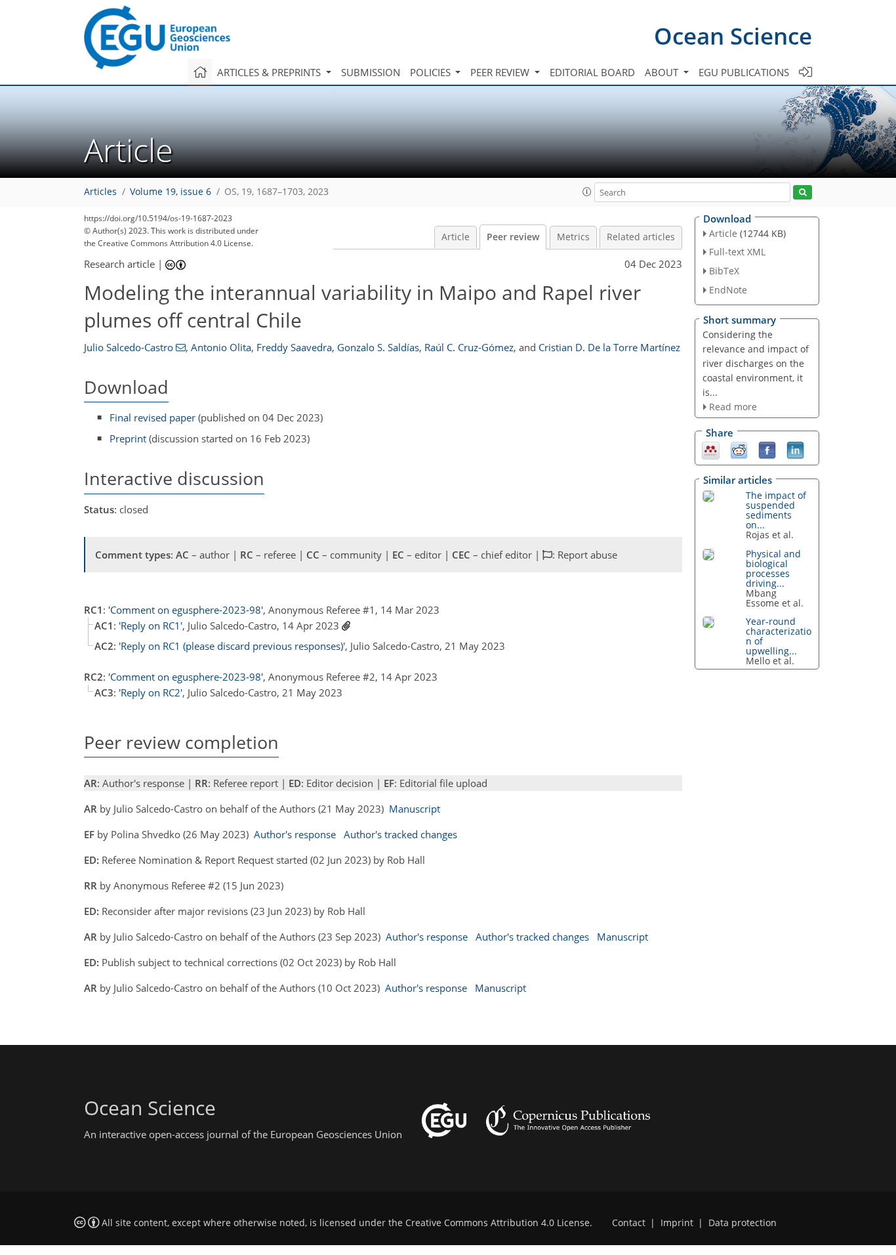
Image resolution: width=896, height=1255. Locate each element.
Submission (370, 72)
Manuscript (414, 808)
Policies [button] (431, 72)
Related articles (641, 237)
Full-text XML (737, 251)
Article (455, 237)
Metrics (573, 237)
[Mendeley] (711, 449)
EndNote (728, 290)
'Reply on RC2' (150, 692)
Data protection (742, 1223)
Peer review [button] (501, 72)
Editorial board (592, 72)
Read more (733, 406)
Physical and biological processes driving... (773, 568)
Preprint (128, 438)
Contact (628, 1223)
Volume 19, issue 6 (170, 192)
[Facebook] (767, 449)
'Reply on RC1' (150, 625)
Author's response (295, 834)
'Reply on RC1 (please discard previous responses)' (232, 645)
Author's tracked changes (400, 834)
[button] (587, 192)
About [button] (663, 72)
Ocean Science (733, 35)
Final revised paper (152, 417)
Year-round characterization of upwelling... (778, 636)
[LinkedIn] (795, 449)
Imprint (677, 1223)
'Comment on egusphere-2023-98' (185, 609)
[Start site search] (802, 192)
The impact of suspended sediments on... (776, 510)
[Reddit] (739, 449)
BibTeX (724, 271)
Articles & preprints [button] (270, 72)
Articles (100, 192)
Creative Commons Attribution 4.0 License (497, 1223)
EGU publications (744, 72)
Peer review (513, 237)
